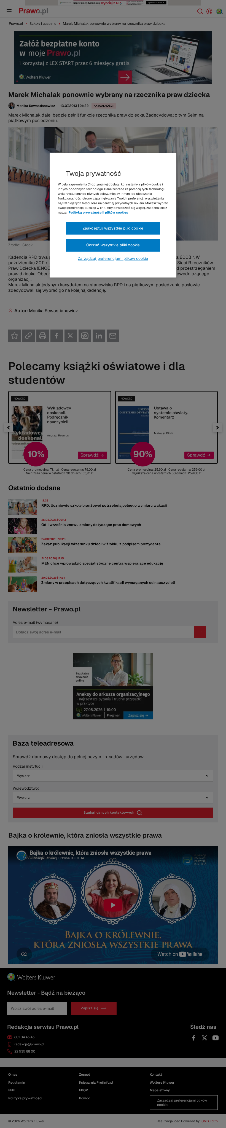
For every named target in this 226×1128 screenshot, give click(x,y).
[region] (113, 215)
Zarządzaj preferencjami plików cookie (113, 258)
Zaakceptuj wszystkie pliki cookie (113, 228)
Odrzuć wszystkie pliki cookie (113, 244)
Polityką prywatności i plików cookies (98, 213)
